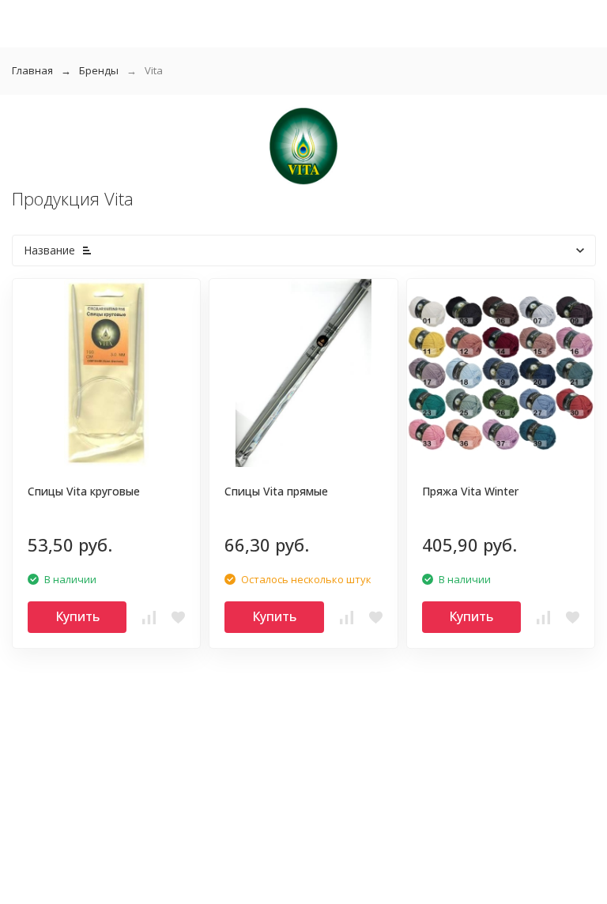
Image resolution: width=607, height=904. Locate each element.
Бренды (99, 70)
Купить (77, 616)
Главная (32, 70)
